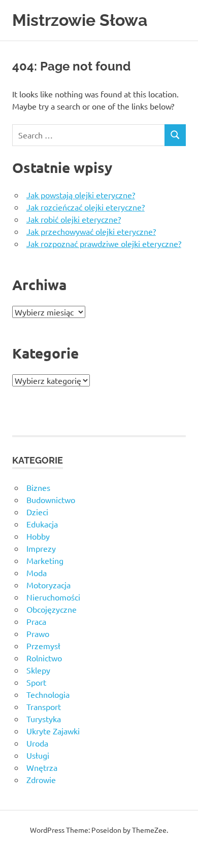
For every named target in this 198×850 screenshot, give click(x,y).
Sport (36, 682)
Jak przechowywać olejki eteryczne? (91, 231)
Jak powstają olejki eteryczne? (80, 195)
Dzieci (37, 512)
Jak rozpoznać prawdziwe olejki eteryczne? (103, 243)
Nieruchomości (53, 597)
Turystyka (43, 719)
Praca (36, 621)
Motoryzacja (48, 585)
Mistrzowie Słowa (79, 20)
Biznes (38, 487)
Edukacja (42, 524)
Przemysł (43, 646)
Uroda (37, 743)
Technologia (48, 694)
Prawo (37, 633)
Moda (36, 573)
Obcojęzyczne (51, 609)
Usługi (37, 755)
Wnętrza (41, 767)
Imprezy (41, 548)
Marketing (44, 560)
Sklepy (38, 670)
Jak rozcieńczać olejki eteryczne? (85, 207)
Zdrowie (41, 779)
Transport (43, 706)
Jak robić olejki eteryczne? (73, 219)
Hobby (38, 536)
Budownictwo (50, 499)
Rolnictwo (44, 658)
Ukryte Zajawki (53, 731)
